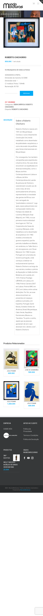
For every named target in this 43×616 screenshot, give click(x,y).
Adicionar (26, 93)
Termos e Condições (30, 435)
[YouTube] (28, 458)
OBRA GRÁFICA (19, 104)
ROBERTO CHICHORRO (20, 109)
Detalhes (11, 360)
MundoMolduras (25, 490)
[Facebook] (24, 458)
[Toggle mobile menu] (38, 3)
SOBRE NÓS (7, 429)
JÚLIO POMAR (11, 371)
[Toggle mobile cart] (34, 3)
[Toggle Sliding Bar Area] (41, 2)
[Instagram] (32, 458)
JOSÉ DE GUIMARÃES (31, 370)
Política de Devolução (31, 439)
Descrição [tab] (8, 120)
